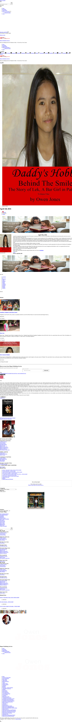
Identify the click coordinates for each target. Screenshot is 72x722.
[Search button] (12, 529)
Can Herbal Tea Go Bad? (6, 697)
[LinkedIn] (4, 374)
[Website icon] (1, 396)
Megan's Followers (3, 448)
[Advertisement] (36, 23)
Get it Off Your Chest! (6, 693)
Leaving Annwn (3, 443)
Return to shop (2, 35)
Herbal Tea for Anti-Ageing (7, 705)
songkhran (21, 373)
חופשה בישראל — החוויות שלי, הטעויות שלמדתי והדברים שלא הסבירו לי (14, 474)
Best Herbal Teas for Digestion (7, 699)
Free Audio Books (5, 692)
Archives (1, 510)
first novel (13, 373)
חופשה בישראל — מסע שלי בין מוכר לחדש (9, 473)
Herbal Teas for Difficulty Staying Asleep (9, 707)
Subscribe (46, 370)
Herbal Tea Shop (7, 48)
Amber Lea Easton (3, 526)
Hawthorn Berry (5, 704)
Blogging (4, 686)
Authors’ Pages (5, 683)
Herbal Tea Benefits (5, 47)
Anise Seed (4, 703)
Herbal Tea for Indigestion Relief (8, 706)
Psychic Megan (5, 694)
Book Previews (5, 691)
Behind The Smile (7, 373)
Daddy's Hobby (3, 457)
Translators (4, 685)
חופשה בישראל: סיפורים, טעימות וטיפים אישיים (10, 476)
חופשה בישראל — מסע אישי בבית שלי (9, 471)
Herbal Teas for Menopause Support (8, 715)
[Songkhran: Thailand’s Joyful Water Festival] (10, 310)
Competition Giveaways (6, 688)
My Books (4, 45)
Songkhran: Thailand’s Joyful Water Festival (8, 312)
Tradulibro (2, 515)
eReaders (4, 689)
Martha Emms (2, 524)
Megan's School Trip (3, 446)
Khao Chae (2, 333)
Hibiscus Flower (5, 702)
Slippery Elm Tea (5, 708)
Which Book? (4, 46)
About (3, 49)
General (3, 214)
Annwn (3, 682)
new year (17, 373)
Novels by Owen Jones (6, 677)
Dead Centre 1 (2, 452)
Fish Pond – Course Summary (7, 687)
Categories (2, 489)
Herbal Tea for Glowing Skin (7, 701)
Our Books (4, 695)
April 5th (2, 373)
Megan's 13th (2, 445)
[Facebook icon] (0, 396)
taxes (25, 373)
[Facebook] (0, 374)
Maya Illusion (2, 539)
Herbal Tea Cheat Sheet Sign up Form (9, 710)
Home (3, 44)
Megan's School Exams (4, 447)
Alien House (2, 574)
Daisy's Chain (2, 454)
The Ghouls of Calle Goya (4, 449)
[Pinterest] (3, 374)
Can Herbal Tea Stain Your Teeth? (8, 698)
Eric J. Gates (2, 523)
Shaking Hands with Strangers (7, 479)
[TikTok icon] (5, 396)
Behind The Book (5, 681)
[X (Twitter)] (2, 374)
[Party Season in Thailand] (10, 352)
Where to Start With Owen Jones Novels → (36, 485)
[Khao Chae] (10, 330)
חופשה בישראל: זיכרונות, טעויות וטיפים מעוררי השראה (11, 470)
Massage (3, 478)
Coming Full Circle (5, 477)
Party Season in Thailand (5, 354)
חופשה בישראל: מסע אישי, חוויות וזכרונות (9, 475)
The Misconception (3, 444)
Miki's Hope (2, 525)
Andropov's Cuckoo (3, 453)
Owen (14, 252)
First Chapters (2, 466)
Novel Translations (5, 678)
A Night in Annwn (3, 441)
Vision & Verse (2, 517)
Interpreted (2, 516)
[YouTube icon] (4, 396)
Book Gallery (4, 679)
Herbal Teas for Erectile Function (8, 716)
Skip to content (2, 0)
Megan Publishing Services (5, 40)
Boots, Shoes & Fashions (4, 518)
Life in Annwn (2, 442)
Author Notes (4, 680)
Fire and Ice (2, 519)
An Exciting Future (3, 538)
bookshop (41, 250)
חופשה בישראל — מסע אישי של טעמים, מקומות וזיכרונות (12, 472)
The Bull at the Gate (3, 464)
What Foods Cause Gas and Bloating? (9, 709)
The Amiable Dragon (4, 514)
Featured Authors (5, 684)
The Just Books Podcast (4, 513)
